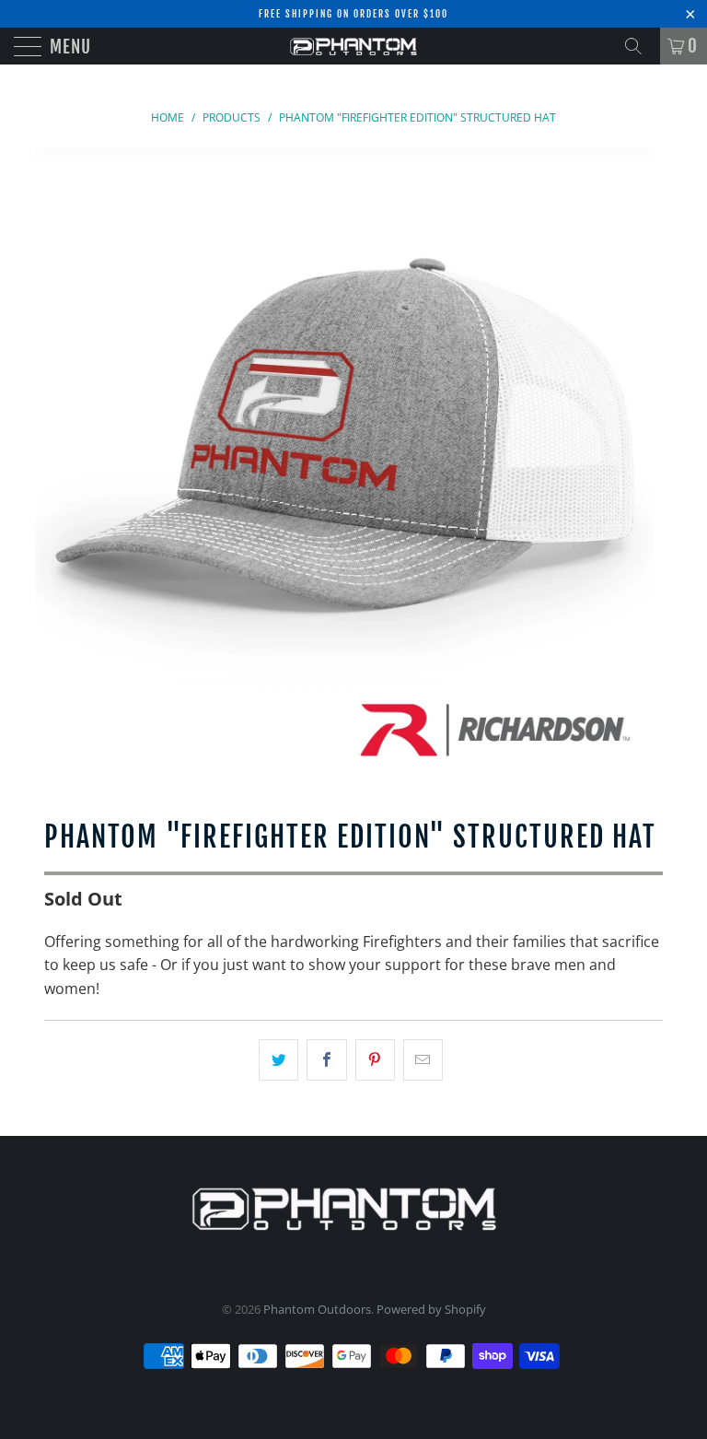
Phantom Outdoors (317, 1309)
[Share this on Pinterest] (375, 1060)
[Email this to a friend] (423, 1060)
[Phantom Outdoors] (353, 46)
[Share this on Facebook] (326, 1060)
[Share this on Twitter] (278, 1060)
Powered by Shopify (431, 1309)
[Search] (639, 46)
